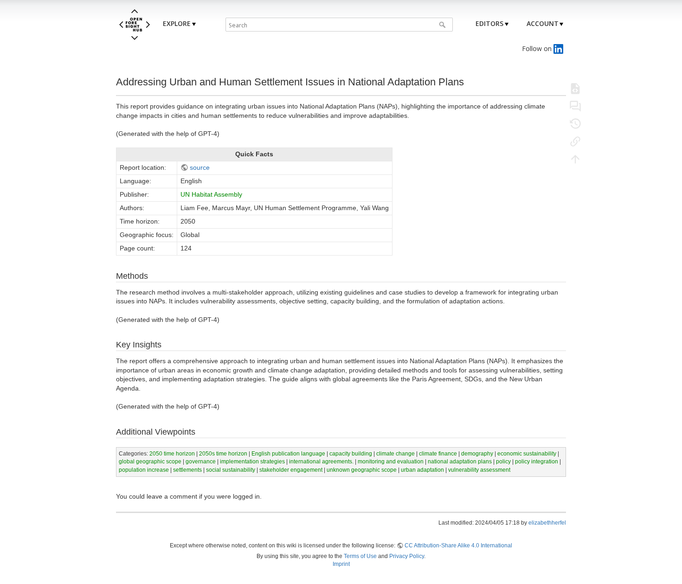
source (200, 167)
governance (201, 461)
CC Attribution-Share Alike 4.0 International (458, 545)
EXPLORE (177, 23)
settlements (187, 470)
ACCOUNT (543, 23)
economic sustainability (526, 453)
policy (503, 461)
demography (477, 453)
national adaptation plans (460, 461)
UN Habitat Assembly (211, 194)
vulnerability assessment (479, 470)
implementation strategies (252, 461)
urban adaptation (422, 470)
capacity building (350, 453)
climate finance (438, 453)
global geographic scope (150, 461)
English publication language (288, 453)
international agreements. (321, 461)
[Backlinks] (575, 141)
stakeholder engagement (290, 470)
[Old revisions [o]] (575, 123)
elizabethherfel (547, 523)
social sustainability (230, 470)
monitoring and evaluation (391, 461)
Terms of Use (360, 556)
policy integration (536, 461)
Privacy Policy (406, 556)
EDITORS (489, 23)
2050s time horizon (223, 453)
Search (443, 24)
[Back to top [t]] (575, 158)
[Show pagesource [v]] (575, 88)
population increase (144, 470)
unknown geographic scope (362, 470)
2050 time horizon (172, 453)
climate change (395, 453)
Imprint (341, 564)
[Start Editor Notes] (575, 106)
